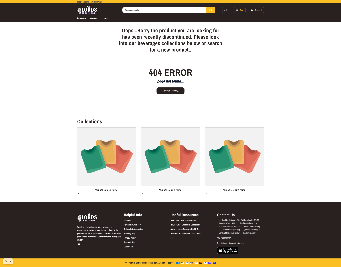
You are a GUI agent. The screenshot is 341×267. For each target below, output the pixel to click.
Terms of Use (129, 242)
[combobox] (168, 10)
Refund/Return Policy (132, 224)
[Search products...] (210, 10)
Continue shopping (170, 90)
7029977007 (226, 238)
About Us (127, 220)
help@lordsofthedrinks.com (232, 243)
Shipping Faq (129, 233)
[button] (109, 18)
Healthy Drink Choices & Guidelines (185, 224)
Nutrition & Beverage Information (184, 220)
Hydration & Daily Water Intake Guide (185, 233)
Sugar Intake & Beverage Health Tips (185, 229)
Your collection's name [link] (106, 190)
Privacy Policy (130, 237)
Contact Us (128, 246)
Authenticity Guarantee (133, 229)
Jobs (172, 237)
